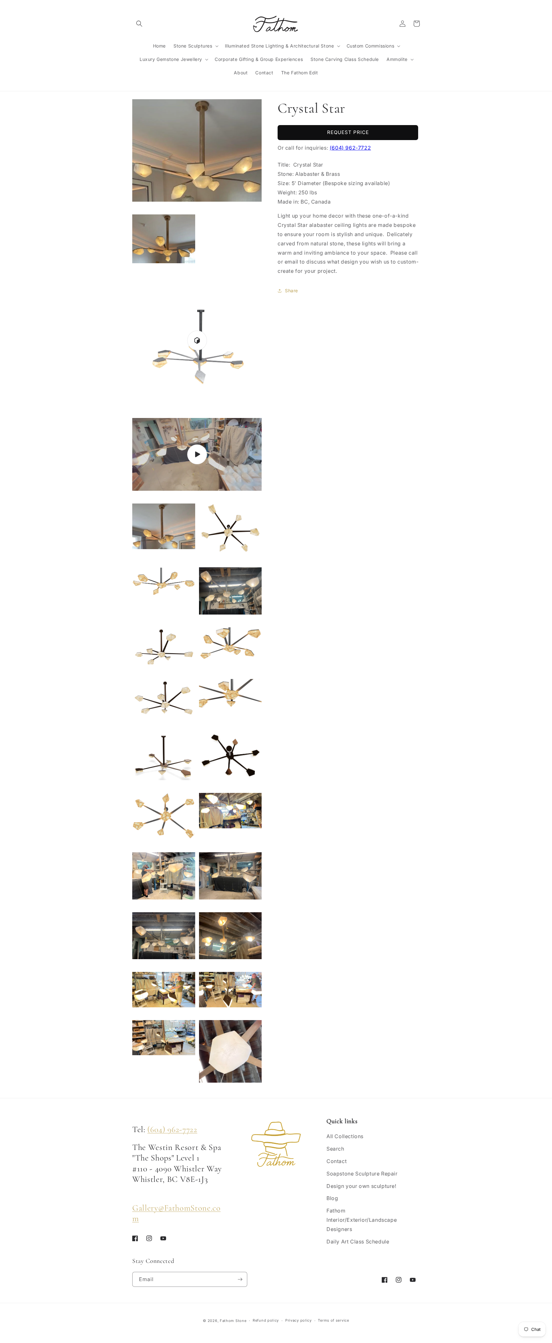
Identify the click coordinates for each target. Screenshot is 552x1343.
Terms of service (333, 1320)
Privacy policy (298, 1320)
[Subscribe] (240, 1279)
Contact (336, 1161)
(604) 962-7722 (350, 148)
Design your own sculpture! (361, 1186)
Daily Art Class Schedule (357, 1241)
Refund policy (266, 1320)
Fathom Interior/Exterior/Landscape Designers (361, 1219)
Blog (332, 1198)
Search (335, 1148)
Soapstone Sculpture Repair (362, 1173)
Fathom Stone (233, 1320)
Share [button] (291, 290)
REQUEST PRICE (348, 132)
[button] (139, 24)
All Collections (345, 1136)
